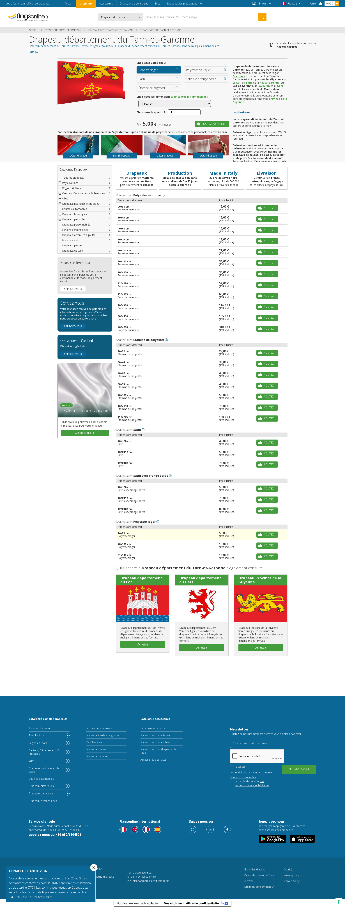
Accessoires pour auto (154, 759)
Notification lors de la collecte (137, 903)
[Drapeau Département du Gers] (201, 603)
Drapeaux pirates (72, 245)
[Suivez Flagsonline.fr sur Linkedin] (210, 829)
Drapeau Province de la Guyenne (259, 580)
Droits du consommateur (259, 886)
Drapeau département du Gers (200, 580)
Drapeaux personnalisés (134, 3)
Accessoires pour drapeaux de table (158, 751)
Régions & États (38, 743)
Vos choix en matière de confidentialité (191, 903)
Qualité (288, 869)
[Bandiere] (123, 829)
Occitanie (239, 76)
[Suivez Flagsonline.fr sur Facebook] (227, 829)
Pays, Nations (36, 735)
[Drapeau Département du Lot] (142, 603)
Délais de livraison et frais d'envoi (259, 878)
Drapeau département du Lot (141, 580)
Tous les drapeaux (73, 177)
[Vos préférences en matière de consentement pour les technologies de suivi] (338, 901)
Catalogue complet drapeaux (63, 30)
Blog (157, 3)
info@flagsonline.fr (145, 876)
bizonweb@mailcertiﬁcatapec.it (151, 880)
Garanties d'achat (254, 869)
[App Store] (302, 839)
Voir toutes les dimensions (189, 96)
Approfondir (73, 289)
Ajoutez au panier (213, 123)
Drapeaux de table (73, 250)
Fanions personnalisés (75, 229)
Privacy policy (291, 875)
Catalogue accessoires (155, 719)
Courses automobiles (74, 209)
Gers (280, 86)
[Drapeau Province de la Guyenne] (260, 603)
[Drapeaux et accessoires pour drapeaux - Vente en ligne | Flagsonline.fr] (27, 17)
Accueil (69, 3)
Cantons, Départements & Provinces (44, 752)
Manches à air (70, 240)
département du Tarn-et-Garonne (160, 30)
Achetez (142, 644)
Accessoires (106, 3)
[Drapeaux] (146, 829)
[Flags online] (134, 829)
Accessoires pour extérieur (156, 742)
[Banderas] (157, 829)
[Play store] (272, 839)
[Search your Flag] (262, 17)
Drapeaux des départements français (110, 30)
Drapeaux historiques (41, 786)
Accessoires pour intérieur (156, 735)
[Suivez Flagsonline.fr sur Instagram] (192, 829)
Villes (31, 761)
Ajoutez (269, 208)
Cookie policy (291, 881)
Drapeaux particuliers (41, 793)
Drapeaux (86, 3)
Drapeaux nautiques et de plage (44, 770)
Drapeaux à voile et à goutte (78, 235)
